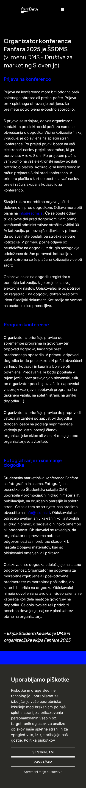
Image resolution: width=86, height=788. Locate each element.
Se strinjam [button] (43, 752)
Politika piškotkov (39, 740)
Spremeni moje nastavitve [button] (43, 772)
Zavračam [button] (43, 762)
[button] (29, 10)
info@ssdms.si (31, 213)
